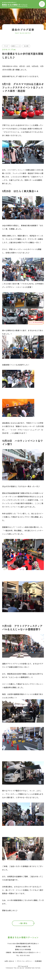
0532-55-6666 (25, 955)
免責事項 (38, 961)
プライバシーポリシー (25, 961)
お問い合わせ (9, 961)
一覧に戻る (23, 923)
